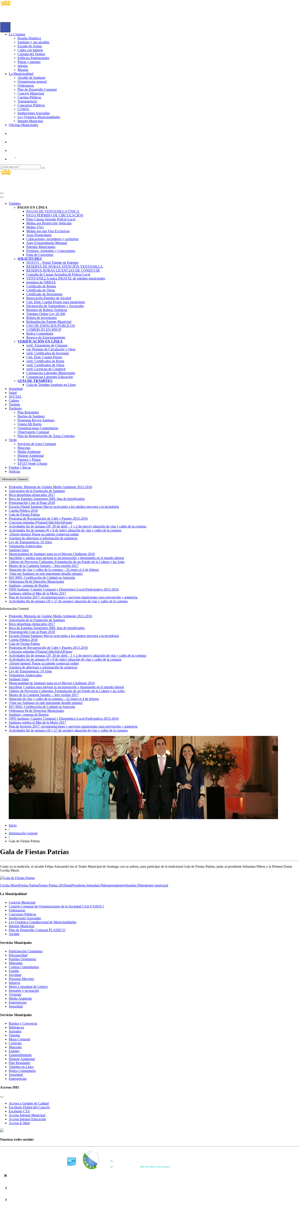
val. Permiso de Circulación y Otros (51, 349)
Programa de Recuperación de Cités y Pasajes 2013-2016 (48, 647)
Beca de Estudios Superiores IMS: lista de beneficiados (47, 628)
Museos (23, 70)
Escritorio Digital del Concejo (29, 1107)
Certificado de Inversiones (44, 294)
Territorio (15, 408)
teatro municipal (157, 885)
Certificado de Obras (40, 290)
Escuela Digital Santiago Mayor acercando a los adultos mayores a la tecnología (64, 636)
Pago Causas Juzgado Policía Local (50, 219)
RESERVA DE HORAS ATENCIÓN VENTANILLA (64, 266)
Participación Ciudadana (25, 951)
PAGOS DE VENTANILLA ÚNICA (52, 211)
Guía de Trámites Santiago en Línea (51, 385)
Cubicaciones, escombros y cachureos (52, 239)
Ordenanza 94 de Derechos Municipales (36, 710)
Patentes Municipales (40, 247)
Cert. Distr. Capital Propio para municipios (55, 302)
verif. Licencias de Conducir (45, 369)
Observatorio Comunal (33, 432)
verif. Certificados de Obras (45, 365)
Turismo (14, 404)
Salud (13, 392)
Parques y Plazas (29, 459)
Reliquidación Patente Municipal (48, 322)
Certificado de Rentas (41, 286)
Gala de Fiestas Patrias (24, 644)
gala (68, 885)
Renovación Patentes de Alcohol (48, 298)
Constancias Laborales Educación (49, 377)
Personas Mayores (21, 979)
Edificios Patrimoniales (33, 58)
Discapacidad (18, 955)
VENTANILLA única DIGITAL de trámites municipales (65, 278)
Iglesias (23, 66)
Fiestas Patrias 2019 (52, 885)
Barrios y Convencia (23, 1023)
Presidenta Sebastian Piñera (90, 885)
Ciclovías (15, 1043)
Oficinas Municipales (23, 125)
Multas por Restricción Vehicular (49, 223)
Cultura (14, 400)
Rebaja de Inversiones (41, 318)
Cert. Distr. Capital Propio (44, 357)
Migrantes (16, 963)
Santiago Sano (19, 679)
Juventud (15, 975)
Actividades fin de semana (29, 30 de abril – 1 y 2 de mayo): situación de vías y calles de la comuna (77, 655)
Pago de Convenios (39, 255)
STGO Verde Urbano (32, 463)
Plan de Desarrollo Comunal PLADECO (37, 930)
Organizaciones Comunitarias (38, 428)
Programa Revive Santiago (36, 420)
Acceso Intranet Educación (27, 1119)
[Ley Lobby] (23, 133)
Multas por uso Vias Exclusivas (48, 231)
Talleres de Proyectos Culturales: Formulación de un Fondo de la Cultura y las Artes (67, 691)
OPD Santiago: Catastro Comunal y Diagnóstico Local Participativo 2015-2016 (64, 718)
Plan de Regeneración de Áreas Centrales (46, 436)
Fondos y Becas (20, 467)
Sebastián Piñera (134, 885)
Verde (13, 440)
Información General (23, 833)
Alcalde (14, 934)
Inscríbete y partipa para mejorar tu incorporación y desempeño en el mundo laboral (66, 687)
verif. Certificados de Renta (45, 361)
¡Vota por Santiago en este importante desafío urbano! (46, 703)
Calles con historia (30, 50)
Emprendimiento (20, 1055)
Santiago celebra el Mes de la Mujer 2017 (37, 722)
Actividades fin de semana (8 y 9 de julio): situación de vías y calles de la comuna (65, 659)
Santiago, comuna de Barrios (29, 714)
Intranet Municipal (30, 121)
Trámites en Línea (21, 1067)
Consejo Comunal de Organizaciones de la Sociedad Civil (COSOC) (56, 906)
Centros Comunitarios (24, 967)
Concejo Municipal (31, 93)
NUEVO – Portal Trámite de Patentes (52, 262)
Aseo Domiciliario (39, 235)
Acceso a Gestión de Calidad (29, 1103)
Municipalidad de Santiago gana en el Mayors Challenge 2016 (52, 683)
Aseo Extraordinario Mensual (46, 243)
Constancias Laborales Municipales (50, 373)
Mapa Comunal (19, 1039)
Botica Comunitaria (22, 1071)
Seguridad (16, 389)
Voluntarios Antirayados (25, 675)
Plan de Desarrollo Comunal (37, 89)
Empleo (14, 1051)
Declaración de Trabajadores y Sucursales (55, 306)
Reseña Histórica (29, 38)
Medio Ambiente (29, 452)
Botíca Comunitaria (39, 333)
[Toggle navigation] (2, 193)
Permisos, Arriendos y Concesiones (50, 251)
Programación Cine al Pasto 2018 (32, 632)
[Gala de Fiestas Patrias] (17, 878)
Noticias (14, 471)
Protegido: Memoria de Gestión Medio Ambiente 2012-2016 (50, 616)
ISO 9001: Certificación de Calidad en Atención (42, 707)
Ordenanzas (26, 85)
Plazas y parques (29, 62)
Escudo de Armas (30, 46)
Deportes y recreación (24, 990)
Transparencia (27, 101)
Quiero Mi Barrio (30, 424)
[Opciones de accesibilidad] (5, 27)
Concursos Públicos (31, 105)
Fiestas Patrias (28, 885)
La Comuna (17, 34)
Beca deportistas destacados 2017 (32, 624)
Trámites (15, 203)
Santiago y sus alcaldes (33, 42)
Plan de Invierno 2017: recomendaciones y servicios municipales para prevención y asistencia (73, 726)
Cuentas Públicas (29, 97)
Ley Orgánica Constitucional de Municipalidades (42, 922)
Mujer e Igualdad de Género (28, 987)
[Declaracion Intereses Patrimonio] (25, 159)
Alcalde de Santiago (31, 77)
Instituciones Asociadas (34, 113)
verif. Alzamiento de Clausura (46, 345)
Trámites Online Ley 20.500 (45, 314)
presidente (116, 885)
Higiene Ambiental (31, 455)
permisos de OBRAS (41, 282)
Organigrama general (32, 81)
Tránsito (14, 1035)
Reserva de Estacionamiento (45, 337)
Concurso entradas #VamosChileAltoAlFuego (40, 651)
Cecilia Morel (9, 885)
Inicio (13, 825)
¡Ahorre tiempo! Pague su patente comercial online (44, 663)
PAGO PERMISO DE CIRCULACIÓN (54, 215)
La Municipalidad (21, 74)
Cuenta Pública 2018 (23, 640)
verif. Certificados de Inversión (47, 353)
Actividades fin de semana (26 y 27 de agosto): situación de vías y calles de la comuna (68, 730)
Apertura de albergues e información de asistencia (43, 667)
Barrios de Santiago (31, 416)
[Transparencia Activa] (23, 150)
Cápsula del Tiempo (31, 54)
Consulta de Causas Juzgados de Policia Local (58, 274)
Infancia (14, 983)
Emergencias (17, 1002)
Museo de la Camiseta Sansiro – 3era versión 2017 (44, 695)
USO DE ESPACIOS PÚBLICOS (50, 325)
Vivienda (15, 994)
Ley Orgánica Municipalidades (39, 117)
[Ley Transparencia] (23, 142)
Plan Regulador (28, 412)
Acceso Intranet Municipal (27, 1115)
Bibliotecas (16, 1027)
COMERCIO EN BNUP (43, 329)
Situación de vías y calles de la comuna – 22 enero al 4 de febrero (54, 699)
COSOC (24, 109)
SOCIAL (15, 396)
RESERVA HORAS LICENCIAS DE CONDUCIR (63, 270)
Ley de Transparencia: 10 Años (30, 671)
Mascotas (24, 448)
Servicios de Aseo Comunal (37, 444)
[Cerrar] (2, 197)
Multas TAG (35, 227)
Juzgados (15, 1031)
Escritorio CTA (19, 1111)
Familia (14, 971)
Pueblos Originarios (22, 959)
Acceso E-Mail (19, 1123)
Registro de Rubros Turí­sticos (46, 310)
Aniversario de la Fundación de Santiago (37, 620)
